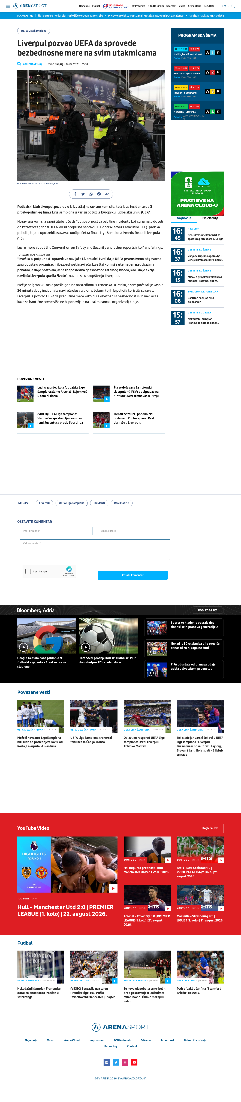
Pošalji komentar (133, 575)
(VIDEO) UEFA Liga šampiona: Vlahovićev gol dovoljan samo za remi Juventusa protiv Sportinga (60, 418)
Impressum (96, 1040)
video (50, 1040)
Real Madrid (121, 503)
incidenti (99, 503)
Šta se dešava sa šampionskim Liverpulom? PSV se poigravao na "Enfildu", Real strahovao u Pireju (136, 392)
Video (182, 6)
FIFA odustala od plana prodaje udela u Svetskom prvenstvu (193, 667)
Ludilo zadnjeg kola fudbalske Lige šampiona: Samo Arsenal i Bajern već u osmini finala (62, 392)
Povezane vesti (30, 379)
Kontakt (132, 1046)
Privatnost (167, 1040)
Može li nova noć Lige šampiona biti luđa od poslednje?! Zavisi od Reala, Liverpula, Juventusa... (40, 742)
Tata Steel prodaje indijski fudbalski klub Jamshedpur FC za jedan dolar (107, 660)
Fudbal (96, 6)
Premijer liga (79, 980)
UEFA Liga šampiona (33, 31)
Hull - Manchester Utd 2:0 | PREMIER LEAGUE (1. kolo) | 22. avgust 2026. (65, 910)
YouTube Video (33, 828)
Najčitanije (210, 218)
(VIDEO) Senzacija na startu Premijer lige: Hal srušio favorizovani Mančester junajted (93, 993)
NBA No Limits (156, 6)
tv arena (103, 1078)
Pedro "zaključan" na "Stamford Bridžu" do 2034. (199, 991)
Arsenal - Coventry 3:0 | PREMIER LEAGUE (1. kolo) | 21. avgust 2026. (147, 920)
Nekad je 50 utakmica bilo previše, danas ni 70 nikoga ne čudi (195, 646)
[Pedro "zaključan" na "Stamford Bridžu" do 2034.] (200, 967)
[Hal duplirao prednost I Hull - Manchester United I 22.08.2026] (147, 850)
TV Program (138, 6)
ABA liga (194, 228)
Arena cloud (194, 6)
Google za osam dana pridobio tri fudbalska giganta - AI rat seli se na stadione (41, 662)
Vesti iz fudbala (199, 312)
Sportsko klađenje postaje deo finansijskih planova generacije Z (194, 625)
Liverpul (44, 503)
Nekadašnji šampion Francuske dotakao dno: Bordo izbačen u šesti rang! (204, 321)
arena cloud (72, 1040)
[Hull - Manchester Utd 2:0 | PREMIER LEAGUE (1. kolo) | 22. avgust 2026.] (67, 865)
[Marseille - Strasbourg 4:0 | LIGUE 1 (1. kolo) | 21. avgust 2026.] (200, 898)
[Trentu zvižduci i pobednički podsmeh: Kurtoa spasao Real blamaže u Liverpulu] (101, 420)
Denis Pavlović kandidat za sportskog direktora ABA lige (205, 237)
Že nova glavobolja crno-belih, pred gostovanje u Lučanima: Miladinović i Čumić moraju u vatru (145, 995)
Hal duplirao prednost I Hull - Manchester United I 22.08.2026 (146, 870)
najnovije (31, 1040)
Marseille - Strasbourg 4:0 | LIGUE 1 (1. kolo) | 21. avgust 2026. (200, 918)
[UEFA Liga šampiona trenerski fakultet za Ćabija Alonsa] (93, 716)
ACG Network (122, 1040)
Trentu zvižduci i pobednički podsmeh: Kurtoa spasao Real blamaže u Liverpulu (133, 418)
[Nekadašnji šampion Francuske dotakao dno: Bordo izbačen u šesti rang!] (40, 967)
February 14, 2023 (43, 255)
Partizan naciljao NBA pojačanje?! (191, 15)
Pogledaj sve (207, 610)
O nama (146, 1040)
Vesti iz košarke (199, 249)
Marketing (110, 1046)
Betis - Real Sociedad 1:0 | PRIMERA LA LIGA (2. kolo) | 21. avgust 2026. (197, 872)
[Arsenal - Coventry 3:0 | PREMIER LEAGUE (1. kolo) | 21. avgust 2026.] (147, 898)
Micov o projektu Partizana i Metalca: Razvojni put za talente (127, 15)
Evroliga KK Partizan (203, 291)
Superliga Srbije (135, 980)
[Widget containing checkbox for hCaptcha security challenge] (49, 571)
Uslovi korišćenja (195, 1040)
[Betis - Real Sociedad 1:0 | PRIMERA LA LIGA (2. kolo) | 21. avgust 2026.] (200, 850)
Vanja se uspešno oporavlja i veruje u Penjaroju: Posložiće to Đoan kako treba (205, 258)
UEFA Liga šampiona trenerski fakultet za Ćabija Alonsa (91, 740)
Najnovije (84, 6)
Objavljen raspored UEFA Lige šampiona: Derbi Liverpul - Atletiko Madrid (144, 742)
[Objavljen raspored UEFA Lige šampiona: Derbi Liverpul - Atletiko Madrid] (147, 716)
